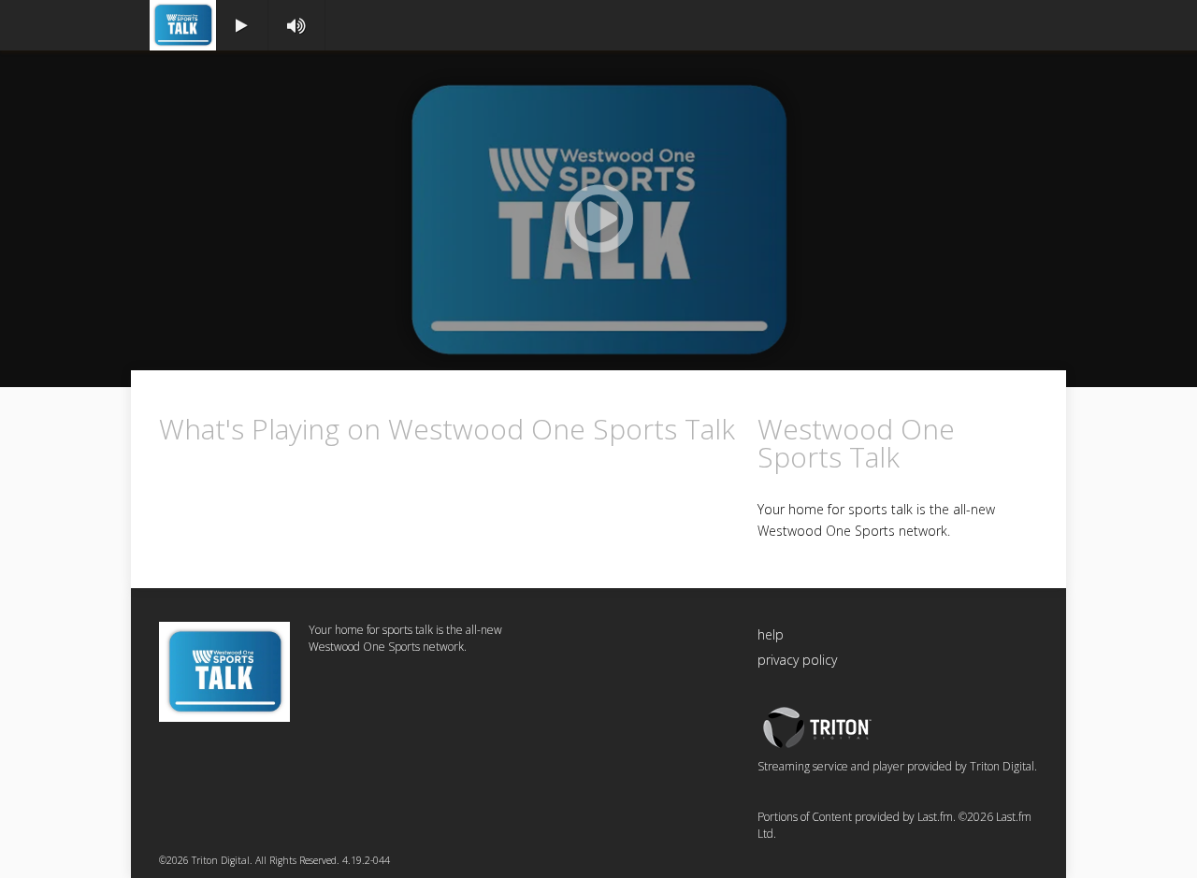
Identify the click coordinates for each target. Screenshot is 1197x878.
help (770, 634)
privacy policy (797, 660)
